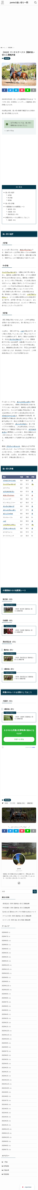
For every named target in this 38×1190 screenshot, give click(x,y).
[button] (4, 90)
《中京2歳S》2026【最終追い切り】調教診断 (16, 908)
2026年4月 (6, 949)
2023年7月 (6, 1002)
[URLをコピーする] (33, 90)
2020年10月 (7, 1137)
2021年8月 (6, 1096)
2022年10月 (7, 1039)
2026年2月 (6, 957)
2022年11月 (7, 1035)
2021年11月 (7, 1084)
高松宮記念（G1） (13, 214)
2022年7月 (6, 1051)
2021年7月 (6, 1100)
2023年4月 (6, 1014)
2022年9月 (6, 1043)
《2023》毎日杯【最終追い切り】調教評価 (23, 610)
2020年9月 (6, 1141)
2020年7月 (6, 1149)
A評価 (10, 195)
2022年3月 (6, 1067)
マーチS (12, 803)
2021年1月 (6, 1125)
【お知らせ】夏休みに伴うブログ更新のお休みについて (19, 912)
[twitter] (19, 883)
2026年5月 (6, 944)
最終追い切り (21, 803)
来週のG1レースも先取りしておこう (17, 217)
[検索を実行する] (35, 891)
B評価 (10, 200)
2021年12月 (7, 1080)
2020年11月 (7, 1133)
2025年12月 (7, 965)
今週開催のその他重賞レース (15, 206)
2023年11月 (6, 985)
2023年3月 (6, 1018)
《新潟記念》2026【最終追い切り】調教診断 (15, 903)
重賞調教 (7, 58)
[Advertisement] (19, 25)
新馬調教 (6, 1166)
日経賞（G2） (12, 212)
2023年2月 (6, 1022)
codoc (33, 747)
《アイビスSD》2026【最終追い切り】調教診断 (16, 916)
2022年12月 (7, 1031)
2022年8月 (6, 1047)
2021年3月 (6, 1117)
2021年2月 (6, 1121)
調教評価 (29, 803)
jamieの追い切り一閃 (19, 3)
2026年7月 (6, 936)
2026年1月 (6, 961)
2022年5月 (6, 1059)
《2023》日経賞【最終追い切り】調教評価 (23, 631)
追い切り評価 (9, 203)
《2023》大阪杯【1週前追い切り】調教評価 (23, 718)
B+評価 (10, 198)
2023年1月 (6, 1026)
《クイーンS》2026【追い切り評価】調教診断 (16, 920)
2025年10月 (7, 973)
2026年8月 (6, 932)
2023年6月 (6, 1006)
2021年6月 (6, 1104)
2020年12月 (7, 1129)
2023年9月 (6, 994)
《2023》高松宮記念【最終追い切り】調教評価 (24, 658)
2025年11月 (7, 969)
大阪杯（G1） (12, 220)
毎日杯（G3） (12, 209)
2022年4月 (6, 1063)
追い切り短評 (9, 192)
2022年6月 (6, 1055)
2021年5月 (6, 1108)
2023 (6, 803)
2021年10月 (7, 1088)
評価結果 (6, 1170)
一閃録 (5, 1162)
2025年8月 (6, 981)
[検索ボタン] (35, 2)
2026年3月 (6, 953)
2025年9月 (6, 977)
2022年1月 (6, 1076)
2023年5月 (6, 1010)
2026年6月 (6, 940)
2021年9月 (6, 1092)
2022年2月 (6, 1072)
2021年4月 (6, 1112)
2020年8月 (6, 1145)
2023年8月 (6, 998)
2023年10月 (7, 989)
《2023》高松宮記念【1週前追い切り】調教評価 (23, 677)
